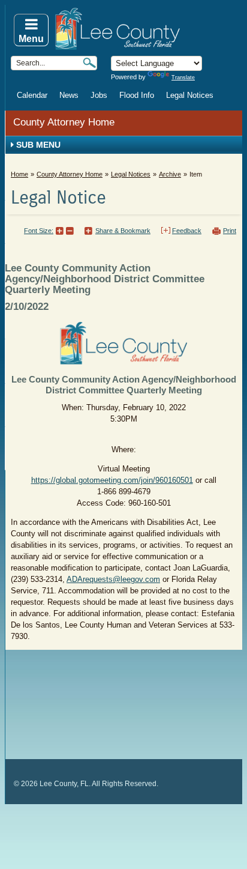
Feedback (186, 230)
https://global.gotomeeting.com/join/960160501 (112, 480)
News (69, 95)
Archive (170, 174)
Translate (183, 77)
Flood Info (136, 95)
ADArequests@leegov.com (113, 579)
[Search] (89, 63)
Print (229, 230)
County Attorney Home (64, 122)
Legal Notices (189, 95)
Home (19, 174)
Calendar (32, 95)
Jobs (99, 95)
